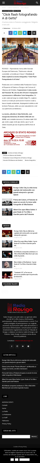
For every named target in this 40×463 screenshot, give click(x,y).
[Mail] (23, 346)
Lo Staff (4, 417)
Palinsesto (5, 421)
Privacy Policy (6, 424)
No (17, 459)
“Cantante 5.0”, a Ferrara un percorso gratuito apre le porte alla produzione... (26, 274)
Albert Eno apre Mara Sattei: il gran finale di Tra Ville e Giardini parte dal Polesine (25, 212)
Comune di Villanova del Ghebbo (12, 155)
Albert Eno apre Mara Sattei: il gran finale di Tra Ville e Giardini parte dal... (25, 243)
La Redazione (6, 414)
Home (4, 8)
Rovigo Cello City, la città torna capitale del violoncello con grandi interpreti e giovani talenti (19, 361)
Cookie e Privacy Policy (20, 447)
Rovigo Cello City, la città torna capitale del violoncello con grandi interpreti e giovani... (25, 233)
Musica (4, 192)
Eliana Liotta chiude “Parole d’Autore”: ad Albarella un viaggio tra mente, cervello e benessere (19, 368)
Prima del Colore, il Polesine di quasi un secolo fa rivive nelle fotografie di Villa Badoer (25, 202)
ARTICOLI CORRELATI (10, 182)
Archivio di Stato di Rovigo (15, 153)
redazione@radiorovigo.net (24, 341)
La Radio (5, 411)
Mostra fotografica (30, 160)
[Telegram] (28, 346)
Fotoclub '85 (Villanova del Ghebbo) (13, 160)
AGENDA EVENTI (7, 402)
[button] (37, 3)
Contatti (4, 405)
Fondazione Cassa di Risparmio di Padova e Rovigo (17, 158)
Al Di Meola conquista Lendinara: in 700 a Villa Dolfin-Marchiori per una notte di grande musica (19, 387)
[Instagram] (17, 346)
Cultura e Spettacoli (13, 8)
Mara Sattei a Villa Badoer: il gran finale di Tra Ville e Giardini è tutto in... (25, 264)
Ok (12, 459)
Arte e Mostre (25, 8)
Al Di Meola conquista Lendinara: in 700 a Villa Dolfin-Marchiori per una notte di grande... (26, 254)
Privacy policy (24, 459)
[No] (37, 455)
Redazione (7, 28)
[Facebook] (12, 346)
